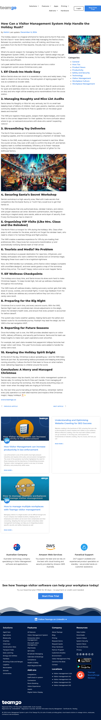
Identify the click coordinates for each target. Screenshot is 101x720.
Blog (53, 635)
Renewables (7, 667)
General (75, 62)
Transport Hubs (8, 650)
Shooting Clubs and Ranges (13, 662)
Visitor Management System (38, 635)
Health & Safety (33, 663)
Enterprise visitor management (34, 639)
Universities (7, 673)
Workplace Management (83, 84)
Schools (5, 670)
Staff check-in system (35, 677)
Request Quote (57, 644)
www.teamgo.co (8, 400)
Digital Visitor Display (35, 692)
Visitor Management (81, 78)
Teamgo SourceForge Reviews (93, 675)
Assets (30, 689)
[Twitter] (80, 654)
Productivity (77, 70)
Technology (77, 75)
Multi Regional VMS (34, 666)
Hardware (65, 11)
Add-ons (52, 11)
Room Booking (33, 683)
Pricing (64, 6)
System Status (82, 638)
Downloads (81, 635)
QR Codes (31, 651)
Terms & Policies (82, 647)
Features (45, 6)
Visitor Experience (34, 686)
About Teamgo (57, 632)
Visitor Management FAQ (61, 659)
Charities (6, 641)
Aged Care (6, 632)
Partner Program (58, 650)
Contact (55, 665)
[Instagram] (89, 654)
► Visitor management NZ (61, 685)
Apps (56, 6)
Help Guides (81, 632)
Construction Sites (9, 647)
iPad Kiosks (32, 648)
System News (81, 644)
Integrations (32, 674)
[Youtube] (83, 654)
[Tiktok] (92, 654)
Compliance (32, 660)
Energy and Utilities (10, 656)
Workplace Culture (80, 81)
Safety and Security (81, 73)
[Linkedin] (86, 654)
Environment (56, 656)
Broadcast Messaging (35, 654)
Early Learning (8, 653)
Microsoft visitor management (33, 644)
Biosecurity (7, 638)
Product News (78, 67)
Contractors (32, 680)
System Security (82, 641)
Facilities (6, 659)
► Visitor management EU (61, 682)
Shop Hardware (57, 647)
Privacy (79, 650)
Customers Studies (58, 653)
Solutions (33, 6)
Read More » (8, 470)
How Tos (76, 64)
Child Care (6, 644)
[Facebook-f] (78, 654)
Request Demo (57, 641)
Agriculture (7, 635)
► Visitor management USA (62, 673)
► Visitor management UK (61, 679)
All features (32, 632)
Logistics (6, 665)
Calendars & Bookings (35, 657)
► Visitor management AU (61, 676)
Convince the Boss (58, 662)
